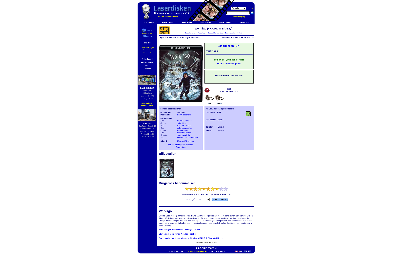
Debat (240, 33)
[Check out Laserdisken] (144, 31)
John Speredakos (184, 128)
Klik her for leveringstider (229, 63)
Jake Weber (182, 123)
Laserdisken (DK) (229, 45)
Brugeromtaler (230, 33)
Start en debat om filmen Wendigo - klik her (177, 234)
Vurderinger (202, 33)
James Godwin (183, 135)
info (252, 8)
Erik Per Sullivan (184, 126)
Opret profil (147, 53)
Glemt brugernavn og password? (147, 48)
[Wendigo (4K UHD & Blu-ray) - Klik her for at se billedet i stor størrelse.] (181, 104)
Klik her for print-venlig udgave (206, 242)
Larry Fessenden (184, 115)
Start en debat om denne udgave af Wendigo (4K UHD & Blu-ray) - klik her (191, 238)
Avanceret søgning (240, 17)
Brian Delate (182, 130)
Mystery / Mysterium (185, 141)
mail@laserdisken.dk (197, 251)
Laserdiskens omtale (215, 33)
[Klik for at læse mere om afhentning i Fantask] (147, 115)
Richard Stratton (184, 133)
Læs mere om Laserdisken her (168, 16)
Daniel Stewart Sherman (187, 137)
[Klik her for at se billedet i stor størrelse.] (166, 178)
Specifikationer (190, 33)
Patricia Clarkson (184, 121)
